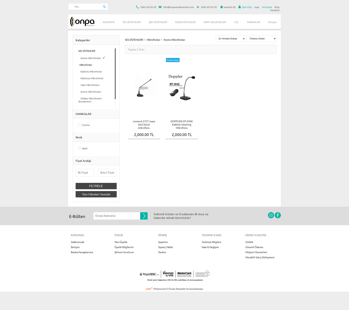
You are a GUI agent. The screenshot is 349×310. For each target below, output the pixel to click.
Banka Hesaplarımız (82, 252)
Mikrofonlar (153, 39)
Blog (277, 7)
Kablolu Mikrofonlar (90, 71)
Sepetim (163, 242)
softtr (149, 288)
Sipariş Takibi (165, 247)
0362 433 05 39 (148, 7)
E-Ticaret (170, 288)
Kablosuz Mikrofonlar (91, 78)
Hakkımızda (77, 242)
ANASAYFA (109, 22)
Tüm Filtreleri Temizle (96, 194)
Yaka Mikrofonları (88, 84)
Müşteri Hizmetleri (256, 252)
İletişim (272, 22)
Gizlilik (249, 242)
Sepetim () (230, 7)
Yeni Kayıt (267, 7)
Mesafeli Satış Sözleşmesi (259, 257)
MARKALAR (253, 22)
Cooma (86, 124)
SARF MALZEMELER (215, 22)
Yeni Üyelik (121, 242)
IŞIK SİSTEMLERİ (158, 22)
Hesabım (275, 10)
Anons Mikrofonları (90, 58)
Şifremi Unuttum (124, 252)
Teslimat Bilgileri (211, 242)
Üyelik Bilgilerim (124, 247)
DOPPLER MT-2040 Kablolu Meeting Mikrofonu (182, 124)
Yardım (162, 252)
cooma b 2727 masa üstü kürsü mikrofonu (144, 124)
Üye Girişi (247, 7)
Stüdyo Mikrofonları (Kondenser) (90, 100)
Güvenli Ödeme (254, 247)
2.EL (236, 22)
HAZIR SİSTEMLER (185, 22)
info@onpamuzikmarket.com (178, 7)
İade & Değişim (210, 247)
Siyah (84, 148)
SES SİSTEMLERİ (132, 22)
